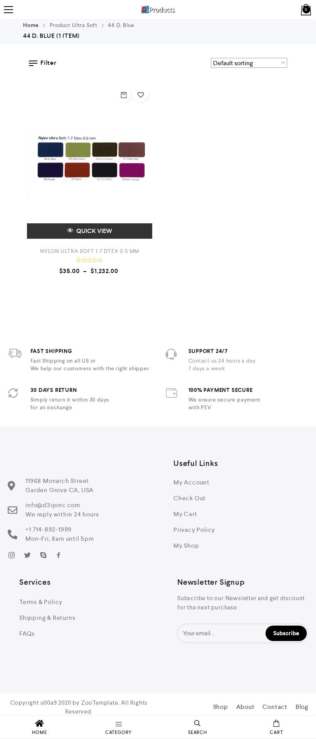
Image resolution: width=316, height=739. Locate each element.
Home (31, 25)
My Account (191, 482)
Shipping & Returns (47, 618)
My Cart (185, 514)
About (245, 707)
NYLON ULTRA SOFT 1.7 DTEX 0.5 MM (90, 251)
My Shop (186, 546)
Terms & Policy (40, 602)
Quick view (93, 231)
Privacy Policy (194, 530)
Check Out (189, 498)
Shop (220, 707)
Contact (274, 707)
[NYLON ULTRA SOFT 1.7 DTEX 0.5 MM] (89, 161)
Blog (302, 707)
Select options (123, 95)
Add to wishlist (140, 95)
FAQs (27, 633)
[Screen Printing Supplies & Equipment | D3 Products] (158, 9)
